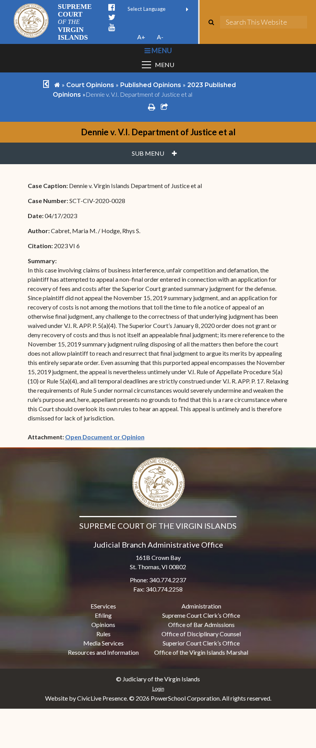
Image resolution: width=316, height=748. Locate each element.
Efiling (103, 615)
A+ (141, 36)
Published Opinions (150, 85)
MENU (161, 50)
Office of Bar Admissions (201, 624)
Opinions (103, 624)
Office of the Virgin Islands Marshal (201, 652)
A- (160, 36)
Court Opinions (90, 85)
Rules (103, 633)
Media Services (103, 643)
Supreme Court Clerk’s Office (201, 615)
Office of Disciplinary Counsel (201, 633)
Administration (201, 606)
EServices (103, 606)
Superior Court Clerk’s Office (201, 643)
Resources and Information (103, 652)
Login (158, 689)
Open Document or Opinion (105, 436)
